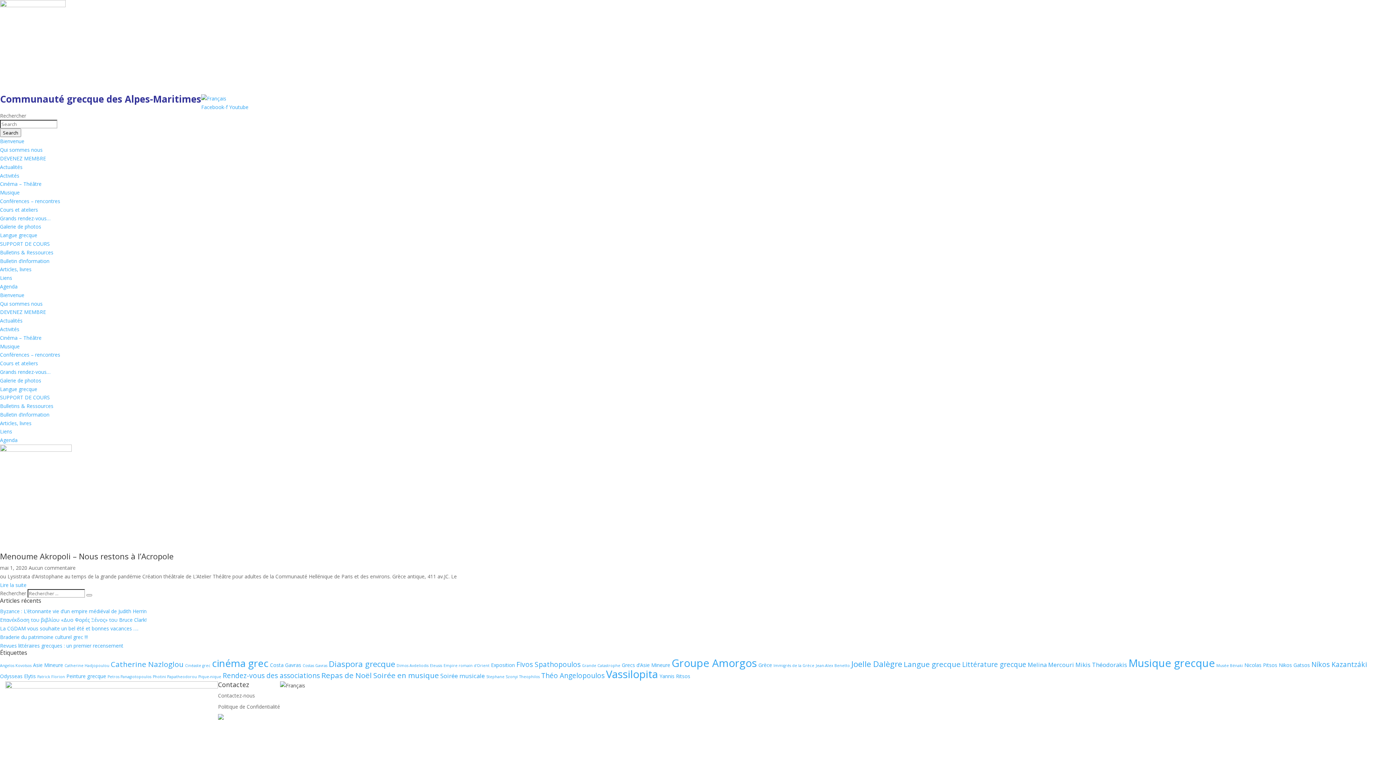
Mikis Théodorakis (1101, 665)
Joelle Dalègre (876, 664)
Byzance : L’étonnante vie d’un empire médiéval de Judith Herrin (73, 611)
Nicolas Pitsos (1260, 665)
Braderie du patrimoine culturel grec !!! (44, 637)
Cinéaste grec (197, 665)
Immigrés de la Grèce (793, 665)
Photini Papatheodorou (175, 676)
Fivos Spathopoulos (548, 664)
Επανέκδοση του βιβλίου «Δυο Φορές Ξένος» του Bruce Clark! (73, 619)
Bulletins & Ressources (26, 252)
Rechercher (14, 593)
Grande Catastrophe (601, 665)
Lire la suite (13, 585)
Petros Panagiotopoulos (129, 676)
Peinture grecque (86, 676)
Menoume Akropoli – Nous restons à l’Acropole (87, 556)
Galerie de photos (20, 226)
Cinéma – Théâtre (21, 183)
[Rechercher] (89, 595)
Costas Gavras (315, 665)
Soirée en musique (406, 675)
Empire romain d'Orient (466, 665)
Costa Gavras (285, 665)
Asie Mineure (48, 665)
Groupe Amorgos (714, 663)
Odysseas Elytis (18, 676)
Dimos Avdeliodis (413, 665)
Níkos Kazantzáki (1339, 664)
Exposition (503, 665)
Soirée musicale (462, 676)
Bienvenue (12, 141)
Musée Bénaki (1229, 665)
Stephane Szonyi (502, 676)
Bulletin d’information (24, 261)
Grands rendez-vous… (25, 218)
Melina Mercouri (1051, 665)
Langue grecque (18, 235)
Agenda (9, 286)
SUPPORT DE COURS (25, 243)
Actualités (11, 167)
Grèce (765, 665)
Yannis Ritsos (674, 676)
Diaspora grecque (362, 664)
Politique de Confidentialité (249, 706)
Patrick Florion (51, 676)
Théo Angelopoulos (573, 675)
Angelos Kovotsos (16, 665)
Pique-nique (209, 676)
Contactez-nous (236, 695)
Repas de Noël (346, 675)
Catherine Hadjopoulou (87, 665)
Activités (9, 175)
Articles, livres (16, 269)
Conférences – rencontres (30, 201)
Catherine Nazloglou (147, 664)
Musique (10, 192)
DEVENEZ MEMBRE (23, 158)
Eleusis (436, 665)
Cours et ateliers (19, 209)
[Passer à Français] (213, 98)
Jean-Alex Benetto (833, 665)
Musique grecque (1171, 663)
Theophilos (529, 676)
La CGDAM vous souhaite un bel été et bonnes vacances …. (69, 628)
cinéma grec (240, 663)
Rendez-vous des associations (271, 675)
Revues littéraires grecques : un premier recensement (61, 645)
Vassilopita (632, 674)
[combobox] (28, 124)
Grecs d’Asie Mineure (646, 665)
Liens (6, 277)
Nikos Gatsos (1294, 665)
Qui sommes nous (21, 149)
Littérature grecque (994, 664)
